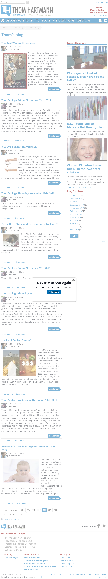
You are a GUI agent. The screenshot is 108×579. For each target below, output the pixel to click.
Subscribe (54, 292)
